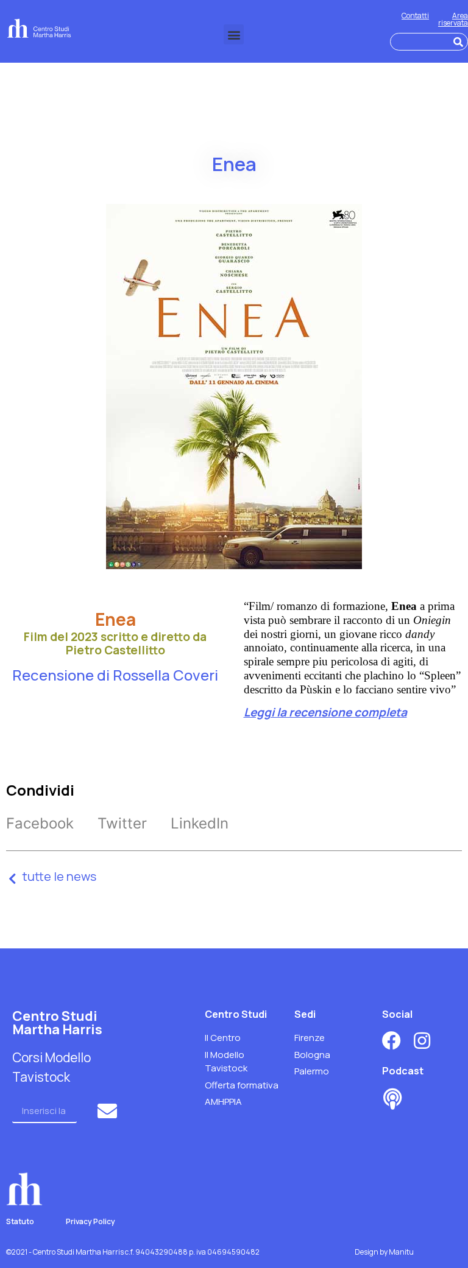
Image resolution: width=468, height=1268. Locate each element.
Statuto (20, 1221)
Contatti (415, 15)
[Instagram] (422, 1040)
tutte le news (59, 876)
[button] (234, 34)
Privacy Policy (90, 1221)
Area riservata (453, 19)
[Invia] (109, 1111)
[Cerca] (458, 41)
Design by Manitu (384, 1252)
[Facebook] (391, 1040)
